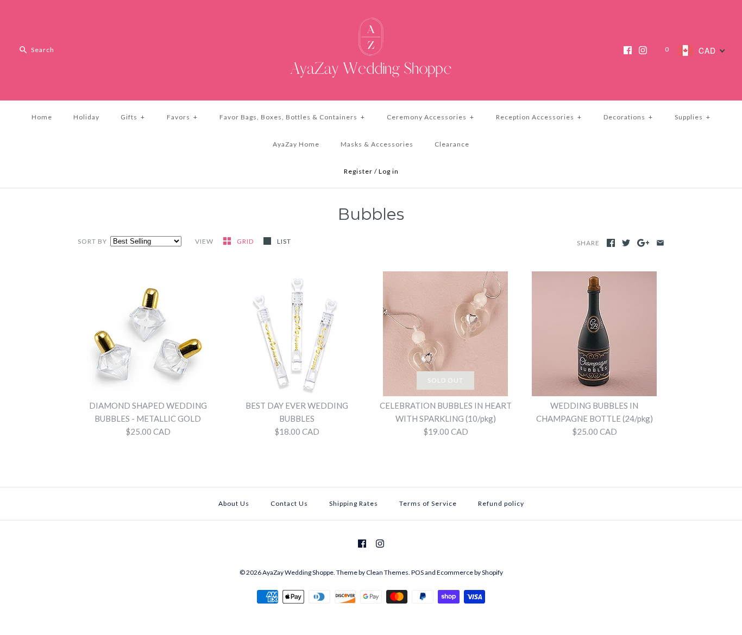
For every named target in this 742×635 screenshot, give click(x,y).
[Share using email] (660, 243)
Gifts (133, 117)
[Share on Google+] (643, 243)
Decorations (628, 117)
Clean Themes (387, 572)
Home (42, 117)
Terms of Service (428, 503)
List (284, 241)
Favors (182, 117)
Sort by (92, 241)
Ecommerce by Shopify (470, 572)
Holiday (86, 117)
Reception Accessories (539, 117)
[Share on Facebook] (611, 243)
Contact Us (289, 503)
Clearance (452, 144)
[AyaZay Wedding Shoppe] (371, 17)
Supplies (692, 117)
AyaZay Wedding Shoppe (298, 572)
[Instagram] (643, 50)
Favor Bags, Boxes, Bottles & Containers (292, 117)
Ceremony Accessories (430, 117)
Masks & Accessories (377, 144)
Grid (246, 241)
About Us (233, 503)
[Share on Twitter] (626, 243)
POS (417, 572)
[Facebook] (628, 50)
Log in (389, 171)
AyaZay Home (296, 144)
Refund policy (501, 503)
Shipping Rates (353, 503)
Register (358, 171)
